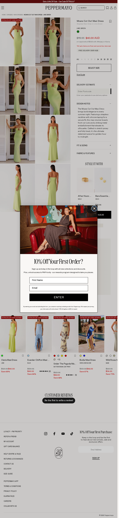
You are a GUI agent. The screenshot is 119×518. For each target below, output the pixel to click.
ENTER (59, 297)
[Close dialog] (94, 208)
